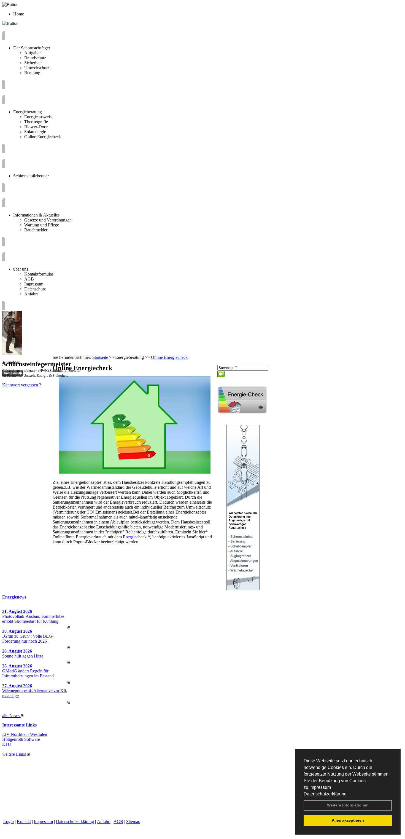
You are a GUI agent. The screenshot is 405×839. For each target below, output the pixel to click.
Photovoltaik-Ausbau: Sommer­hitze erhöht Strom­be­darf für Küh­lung (33, 619)
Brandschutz (35, 57)
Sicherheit (33, 62)
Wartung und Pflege (41, 225)
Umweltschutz (36, 67)
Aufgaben (33, 52)
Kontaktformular (38, 274)
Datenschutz (35, 289)
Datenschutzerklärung (325, 794)
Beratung (32, 72)
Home (18, 14)
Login (8, 821)
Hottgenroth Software (21, 739)
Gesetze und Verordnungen (48, 220)
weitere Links (14, 754)
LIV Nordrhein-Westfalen (24, 734)
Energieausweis (38, 116)
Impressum (320, 787)
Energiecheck (135, 537)
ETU (6, 744)
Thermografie (36, 121)
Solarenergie (35, 131)
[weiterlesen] (69, 627)
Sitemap (133, 821)
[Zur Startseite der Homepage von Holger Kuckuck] (12, 353)
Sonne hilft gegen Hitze (22, 656)
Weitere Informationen (348, 805)
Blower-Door (36, 126)
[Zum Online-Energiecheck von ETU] (242, 412)
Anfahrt (31, 294)
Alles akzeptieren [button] (348, 820)
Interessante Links (19, 725)
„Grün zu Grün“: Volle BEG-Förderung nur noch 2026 (27, 638)
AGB (29, 279)
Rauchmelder (35, 230)
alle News (11, 715)
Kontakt (24, 821)
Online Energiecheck (42, 136)
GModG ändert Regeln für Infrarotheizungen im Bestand (28, 673)
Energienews (14, 597)
